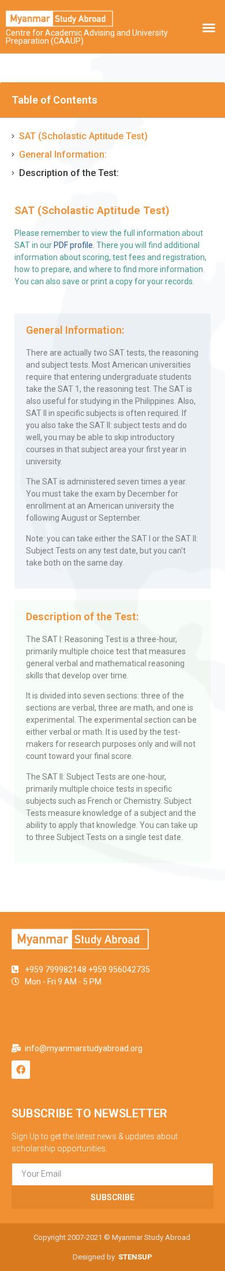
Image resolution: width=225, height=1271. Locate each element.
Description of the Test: (69, 172)
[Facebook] (21, 1069)
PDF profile (73, 245)
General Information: (63, 154)
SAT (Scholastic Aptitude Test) (83, 136)
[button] (208, 27)
